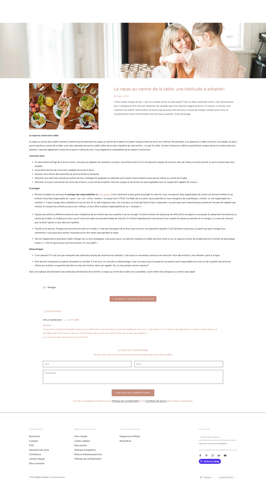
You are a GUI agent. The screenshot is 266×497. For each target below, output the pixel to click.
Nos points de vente (39, 450)
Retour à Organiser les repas (134, 299)
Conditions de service (156, 401)
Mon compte (80, 436)
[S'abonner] (235, 437)
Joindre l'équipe (37, 458)
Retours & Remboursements (88, 454)
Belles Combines (42, 477)
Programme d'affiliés (130, 436)
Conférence (35, 454)
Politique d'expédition (85, 450)
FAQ (31, 445)
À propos (33, 441)
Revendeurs (125, 441)
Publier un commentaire (133, 393)
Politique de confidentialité (125, 401)
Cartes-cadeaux (82, 441)
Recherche (34, 436)
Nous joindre (80, 445)
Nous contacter (36, 463)
